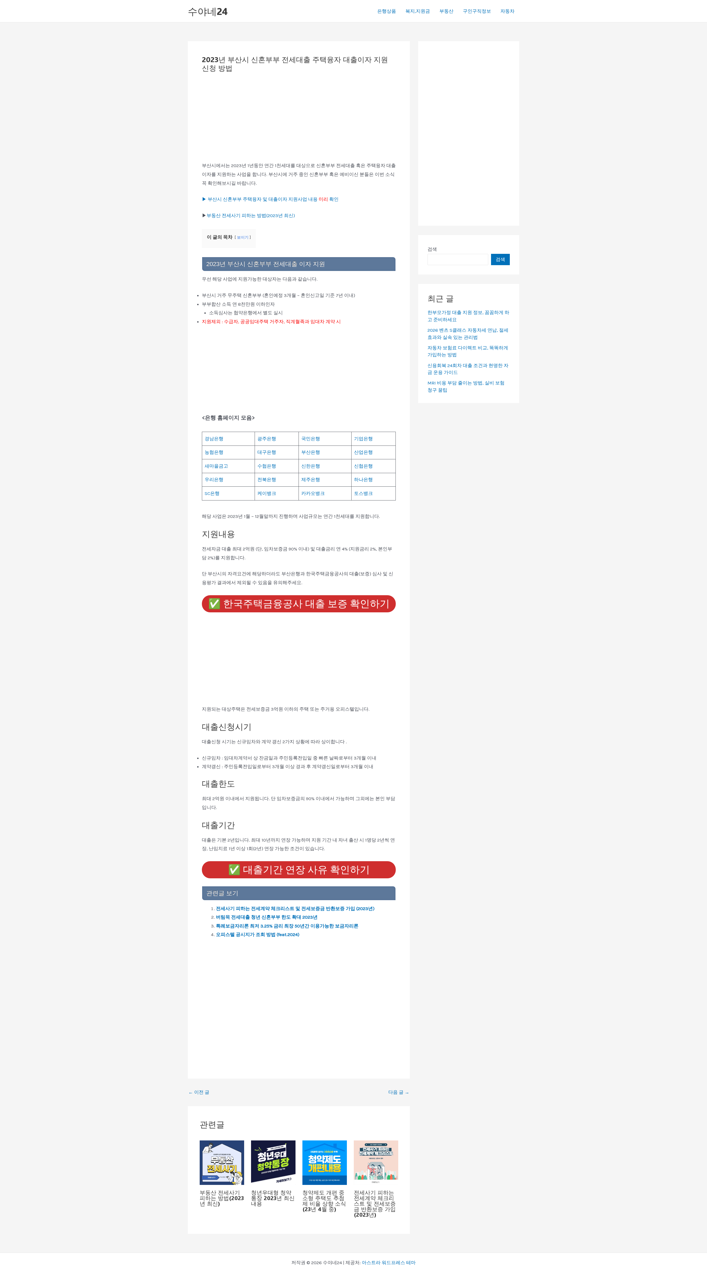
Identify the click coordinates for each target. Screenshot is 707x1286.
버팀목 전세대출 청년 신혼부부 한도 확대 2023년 (267, 917)
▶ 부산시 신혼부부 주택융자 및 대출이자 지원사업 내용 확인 (270, 199)
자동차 (507, 11)
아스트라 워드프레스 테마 (389, 1262)
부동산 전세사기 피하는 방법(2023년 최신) (251, 215)
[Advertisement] (299, 120)
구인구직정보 (477, 11)
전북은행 (266, 479)
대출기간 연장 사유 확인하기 (299, 870)
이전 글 (198, 1092)
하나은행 (363, 479)
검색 (432, 249)
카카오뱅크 (313, 493)
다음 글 (398, 1092)
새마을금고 (216, 466)
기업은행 (363, 438)
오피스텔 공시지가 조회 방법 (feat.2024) (257, 934)
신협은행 (363, 466)
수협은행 (266, 466)
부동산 (446, 11)
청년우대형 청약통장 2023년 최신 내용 (273, 1198)
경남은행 (214, 438)
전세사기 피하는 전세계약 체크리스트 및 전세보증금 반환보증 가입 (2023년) (295, 908)
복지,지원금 (417, 11)
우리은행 (214, 479)
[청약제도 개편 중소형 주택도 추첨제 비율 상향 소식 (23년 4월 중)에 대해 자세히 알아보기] (324, 1162)
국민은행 (310, 438)
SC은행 (212, 493)
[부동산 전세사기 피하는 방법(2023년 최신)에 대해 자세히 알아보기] (222, 1162)
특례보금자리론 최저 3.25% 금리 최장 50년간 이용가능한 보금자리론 (287, 926)
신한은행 (310, 466)
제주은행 (310, 479)
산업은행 (363, 452)
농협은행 (214, 452)
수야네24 (208, 11)
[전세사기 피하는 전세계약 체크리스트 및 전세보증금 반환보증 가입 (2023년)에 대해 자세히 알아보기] (376, 1162)
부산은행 (310, 452)
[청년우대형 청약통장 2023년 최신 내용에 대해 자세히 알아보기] (273, 1162)
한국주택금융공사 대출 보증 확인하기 (299, 604)
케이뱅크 (266, 493)
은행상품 (386, 11)
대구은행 (266, 452)
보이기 (243, 237)
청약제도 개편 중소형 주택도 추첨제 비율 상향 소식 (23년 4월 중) (324, 1201)
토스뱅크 (363, 493)
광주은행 (266, 438)
